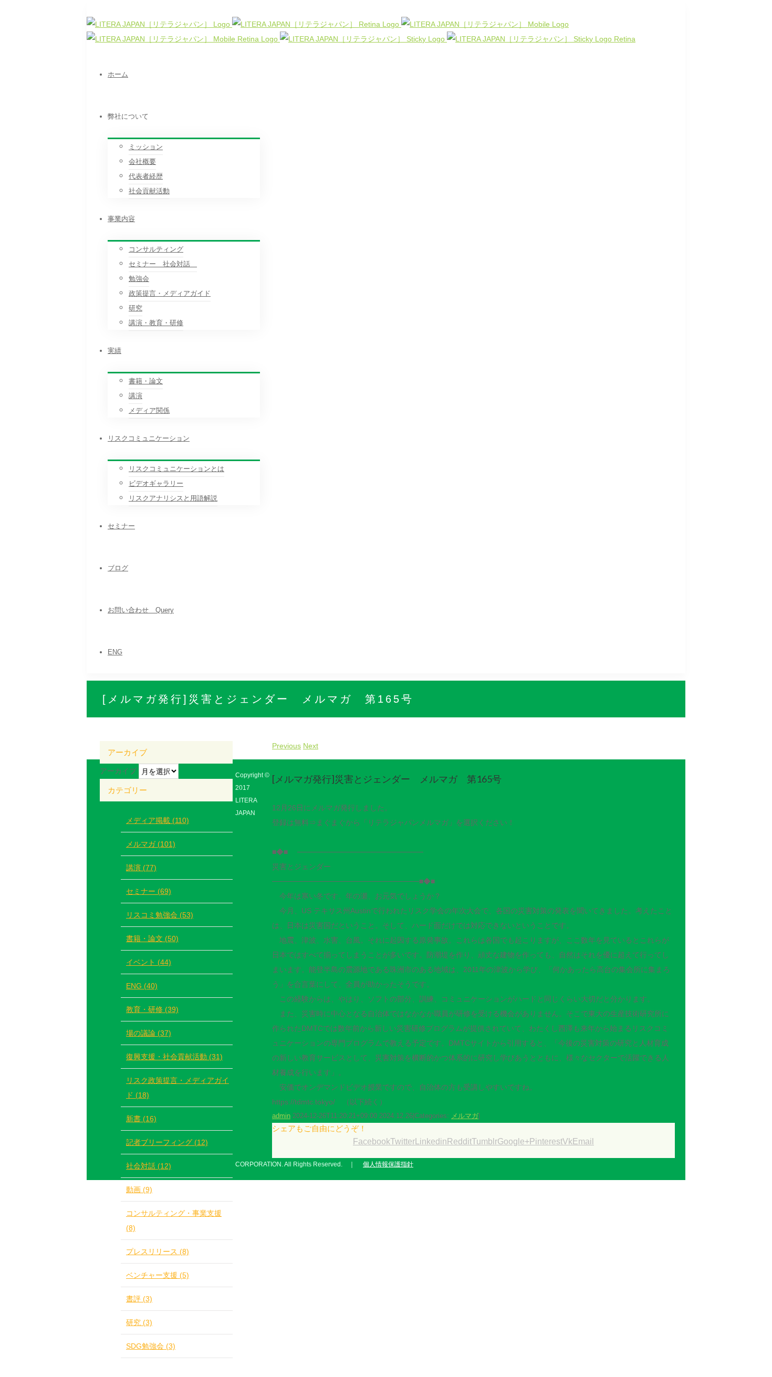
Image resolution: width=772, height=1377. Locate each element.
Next (310, 746)
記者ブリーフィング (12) (167, 1142)
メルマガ (464, 1116)
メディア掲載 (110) (157, 820)
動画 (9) (139, 1189)
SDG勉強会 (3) (150, 1346)
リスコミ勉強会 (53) (159, 915)
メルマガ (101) (150, 844)
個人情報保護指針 (388, 1164)
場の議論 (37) (148, 1033)
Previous (286, 746)
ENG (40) (142, 986)
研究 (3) (139, 1322)
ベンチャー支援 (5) (157, 1275)
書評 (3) (139, 1299)
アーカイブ (118, 771)
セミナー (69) (148, 891)
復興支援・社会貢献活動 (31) (174, 1056)
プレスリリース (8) (157, 1251)
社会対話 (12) (148, 1166)
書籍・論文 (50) (152, 938)
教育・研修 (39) (152, 1009)
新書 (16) (141, 1118)
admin (281, 1116)
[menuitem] (396, 75)
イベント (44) (148, 962)
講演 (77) (141, 867)
